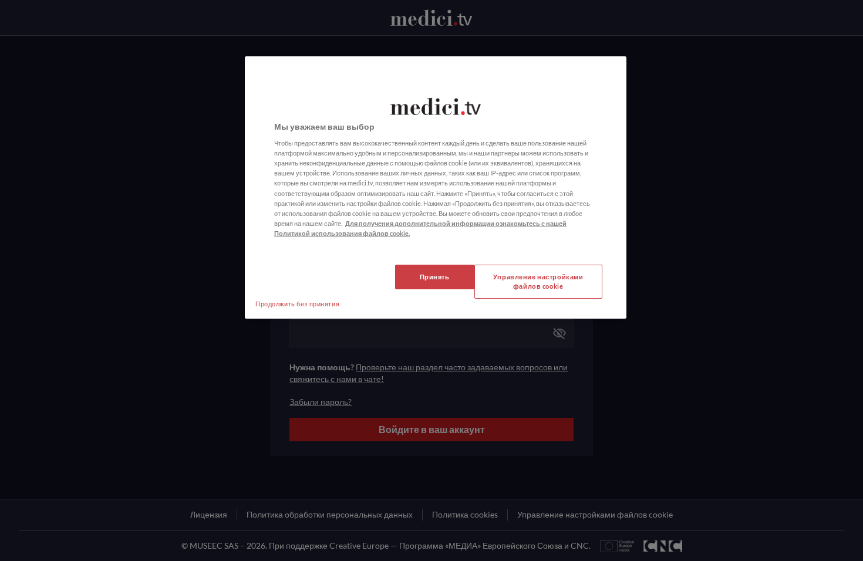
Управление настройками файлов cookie (538, 281)
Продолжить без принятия (297, 303)
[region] (435, 187)
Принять (435, 276)
